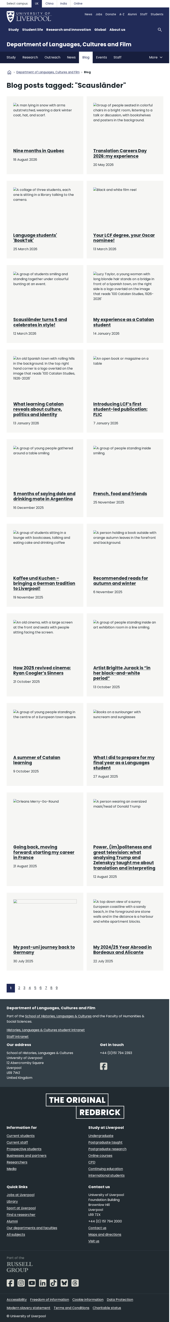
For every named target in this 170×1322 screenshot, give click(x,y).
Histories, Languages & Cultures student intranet (46, 1030)
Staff (143, 14)
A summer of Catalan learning (36, 760)
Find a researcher (21, 1214)
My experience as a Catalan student (123, 322)
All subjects (16, 1234)
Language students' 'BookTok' (35, 237)
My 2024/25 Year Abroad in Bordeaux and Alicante (122, 949)
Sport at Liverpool (21, 1208)
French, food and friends (120, 494)
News (88, 14)
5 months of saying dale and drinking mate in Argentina (44, 496)
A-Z (121, 14)
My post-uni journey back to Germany (44, 949)
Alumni (132, 14)
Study (11, 57)
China (49, 4)
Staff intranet (18, 1036)
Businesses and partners (26, 1155)
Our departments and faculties (32, 1228)
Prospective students (24, 1149)
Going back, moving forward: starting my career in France (43, 852)
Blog (85, 57)
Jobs (99, 14)
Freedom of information (49, 1299)
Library (12, 1201)
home (9, 72)
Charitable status (107, 1307)
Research (30, 57)
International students (106, 1175)
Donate (111, 14)
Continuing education (105, 1168)
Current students (21, 1135)
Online (78, 4)
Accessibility (17, 1299)
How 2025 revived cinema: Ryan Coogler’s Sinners (42, 670)
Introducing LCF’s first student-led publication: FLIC (120, 409)
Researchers (17, 1162)
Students (157, 14)
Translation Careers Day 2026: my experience (120, 153)
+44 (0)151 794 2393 (116, 1053)
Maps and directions (104, 1234)
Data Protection (120, 1299)
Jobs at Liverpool (20, 1194)
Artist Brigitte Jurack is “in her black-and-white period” (122, 673)
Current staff (17, 1142)
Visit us (93, 1241)
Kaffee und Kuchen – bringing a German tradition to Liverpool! (44, 583)
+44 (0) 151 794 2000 (105, 1221)
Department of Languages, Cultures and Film (69, 44)
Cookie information (87, 1299)
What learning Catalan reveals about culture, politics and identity (38, 409)
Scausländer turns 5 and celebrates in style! (40, 322)
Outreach (52, 57)
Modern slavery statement (28, 1307)
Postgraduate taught (105, 1142)
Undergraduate (100, 1135)
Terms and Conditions (71, 1307)
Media (11, 1168)
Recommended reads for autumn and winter (120, 580)
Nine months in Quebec (38, 151)
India (63, 4)
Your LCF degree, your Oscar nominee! (124, 237)
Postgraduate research (107, 1149)
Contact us (97, 1228)
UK (37, 4)
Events (101, 57)
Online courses (100, 1155)
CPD (91, 1162)
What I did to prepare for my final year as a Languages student (124, 763)
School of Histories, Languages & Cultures (58, 1016)
